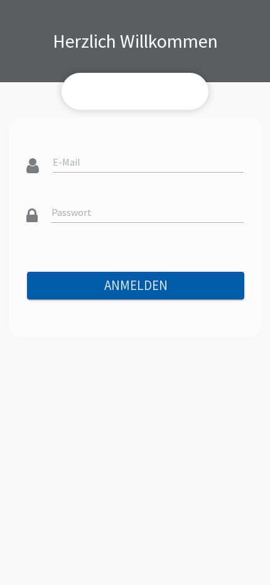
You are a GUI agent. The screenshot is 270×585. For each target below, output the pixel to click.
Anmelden (136, 285)
